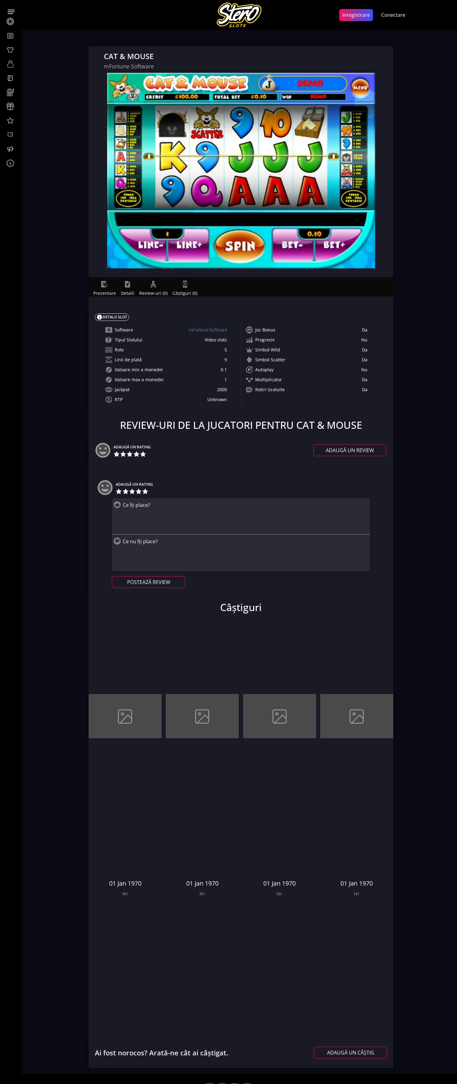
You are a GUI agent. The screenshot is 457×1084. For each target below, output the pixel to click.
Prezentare (104, 293)
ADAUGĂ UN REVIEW (350, 450)
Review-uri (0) (153, 293)
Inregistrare (356, 15)
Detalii (127, 293)
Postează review (148, 582)
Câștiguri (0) (185, 293)
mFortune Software (208, 329)
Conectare (393, 15)
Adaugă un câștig (350, 1052)
